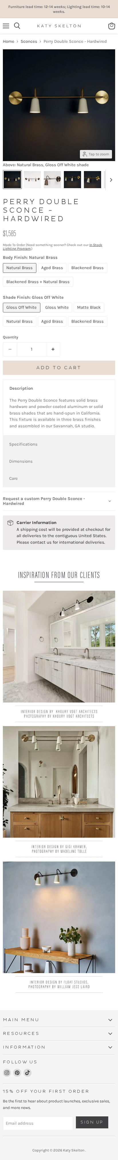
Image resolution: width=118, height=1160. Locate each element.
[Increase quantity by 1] (53, 349)
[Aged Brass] (53, 274)
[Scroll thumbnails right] (110, 180)
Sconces (29, 41)
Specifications (23, 444)
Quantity (10, 337)
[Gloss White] (58, 313)
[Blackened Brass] (88, 274)
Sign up (92, 1122)
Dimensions (21, 461)
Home (8, 41)
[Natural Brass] (20, 274)
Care (13, 478)
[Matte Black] (90, 313)
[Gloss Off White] (22, 313)
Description (21, 388)
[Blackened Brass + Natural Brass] (39, 287)
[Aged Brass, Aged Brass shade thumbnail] (32, 179)
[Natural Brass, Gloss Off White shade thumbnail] (12, 179)
